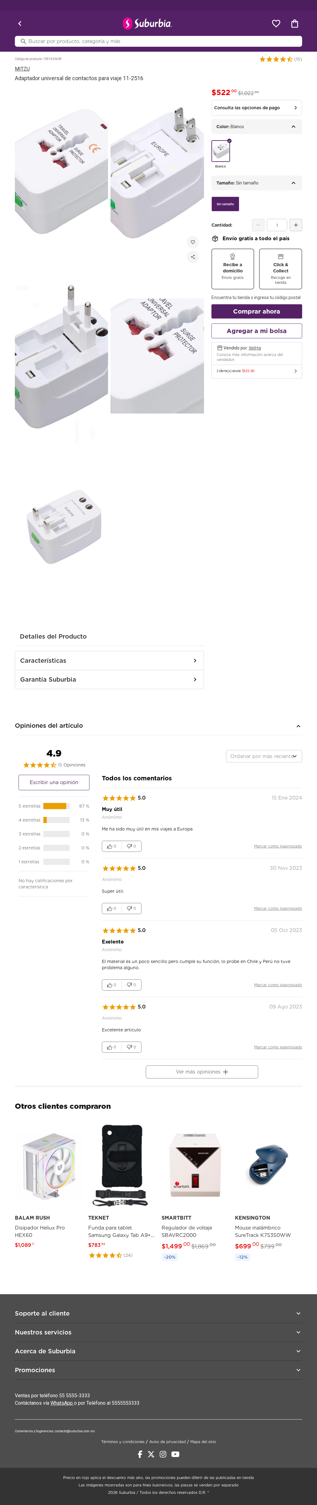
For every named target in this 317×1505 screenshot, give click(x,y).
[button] (276, 59)
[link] (48, 1186)
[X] (151, 1454)
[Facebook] (140, 1454)
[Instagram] (163, 1454)
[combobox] (264, 756)
